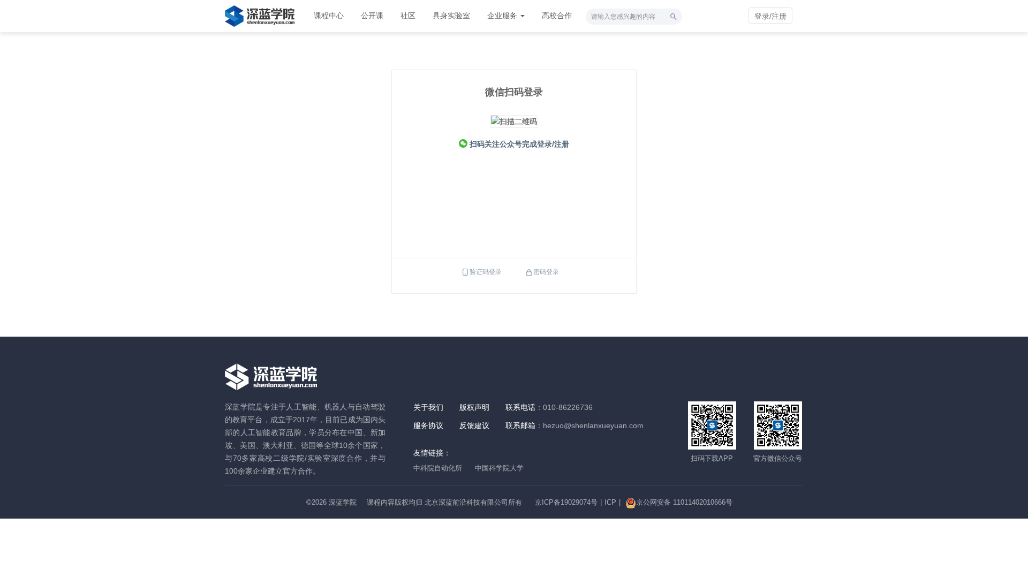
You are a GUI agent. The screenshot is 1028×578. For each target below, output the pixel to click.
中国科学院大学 (499, 468)
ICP (610, 502)
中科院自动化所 (437, 468)
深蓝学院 (343, 502)
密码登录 (546, 272)
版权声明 (474, 407)
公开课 (372, 15)
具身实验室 (451, 15)
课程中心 (329, 15)
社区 (407, 15)
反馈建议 (474, 425)
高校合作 (557, 15)
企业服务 (503, 15)
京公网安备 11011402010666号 (684, 502)
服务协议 (428, 425)
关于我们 (428, 407)
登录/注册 (770, 16)
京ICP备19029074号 (566, 502)
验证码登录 (486, 272)
